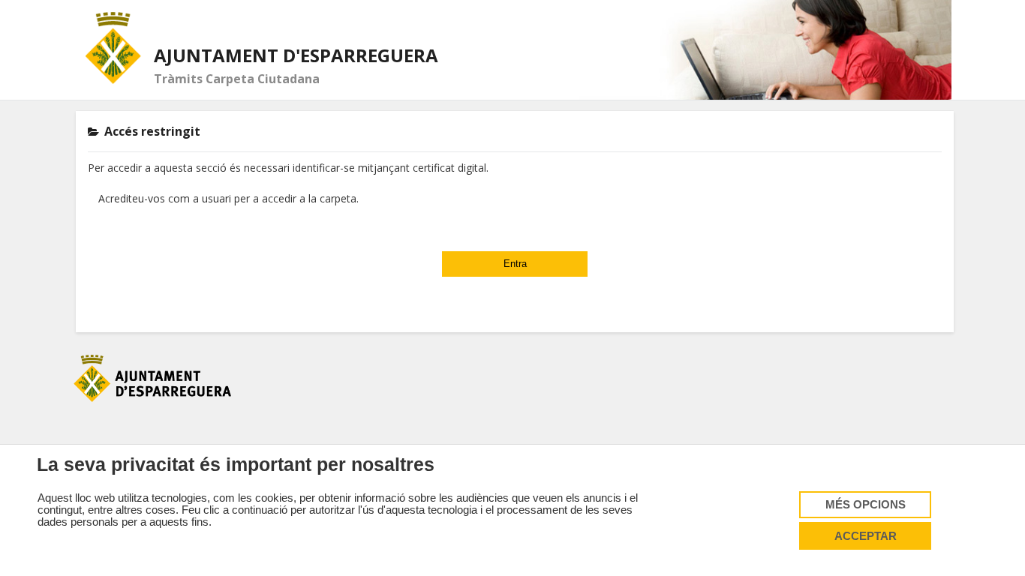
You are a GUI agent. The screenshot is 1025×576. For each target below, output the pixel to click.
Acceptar (865, 536)
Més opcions (865, 505)
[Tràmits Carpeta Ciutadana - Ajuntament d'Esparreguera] (114, 48)
